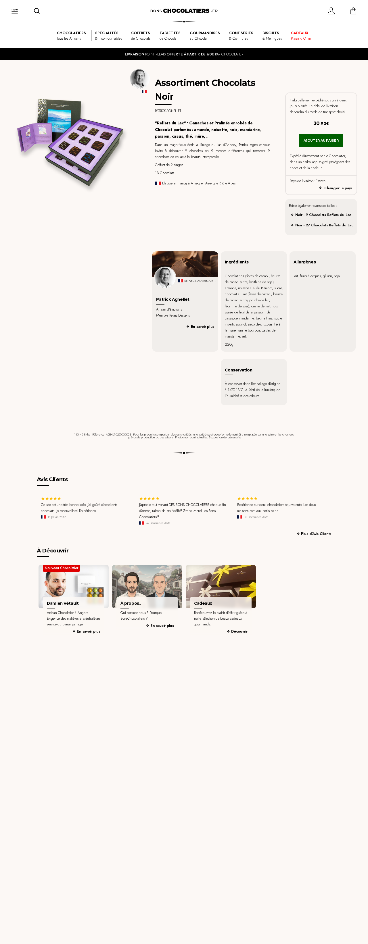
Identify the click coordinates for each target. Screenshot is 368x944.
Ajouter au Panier (321, 140)
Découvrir (239, 631)
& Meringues (272, 35)
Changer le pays (338, 188)
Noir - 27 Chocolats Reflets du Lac (324, 225)
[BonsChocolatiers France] (184, 11)
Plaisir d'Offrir (301, 35)
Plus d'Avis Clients (316, 533)
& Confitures (241, 35)
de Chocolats (140, 35)
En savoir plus (202, 326)
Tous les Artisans (71, 35)
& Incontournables (108, 35)
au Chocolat (205, 35)
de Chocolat (170, 35)
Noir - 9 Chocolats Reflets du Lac (323, 214)
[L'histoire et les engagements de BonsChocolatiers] (147, 586)
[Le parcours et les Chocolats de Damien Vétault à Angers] (73, 586)
